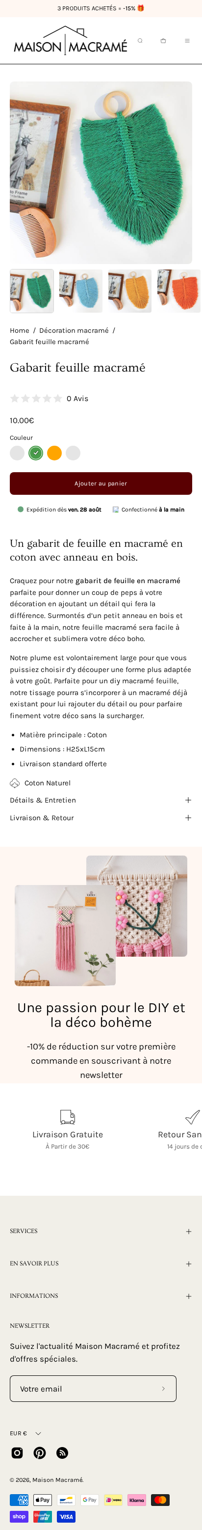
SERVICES (23, 1231)
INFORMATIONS (34, 1295)
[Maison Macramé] (70, 40)
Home (19, 330)
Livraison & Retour (42, 817)
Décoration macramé (74, 330)
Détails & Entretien (43, 800)
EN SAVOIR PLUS (34, 1263)
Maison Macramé (57, 1479)
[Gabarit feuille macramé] (32, 291)
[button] (139, 41)
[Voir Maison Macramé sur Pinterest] (39, 1453)
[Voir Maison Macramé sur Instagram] (17, 1453)
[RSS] (62, 1453)
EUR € (18, 1433)
